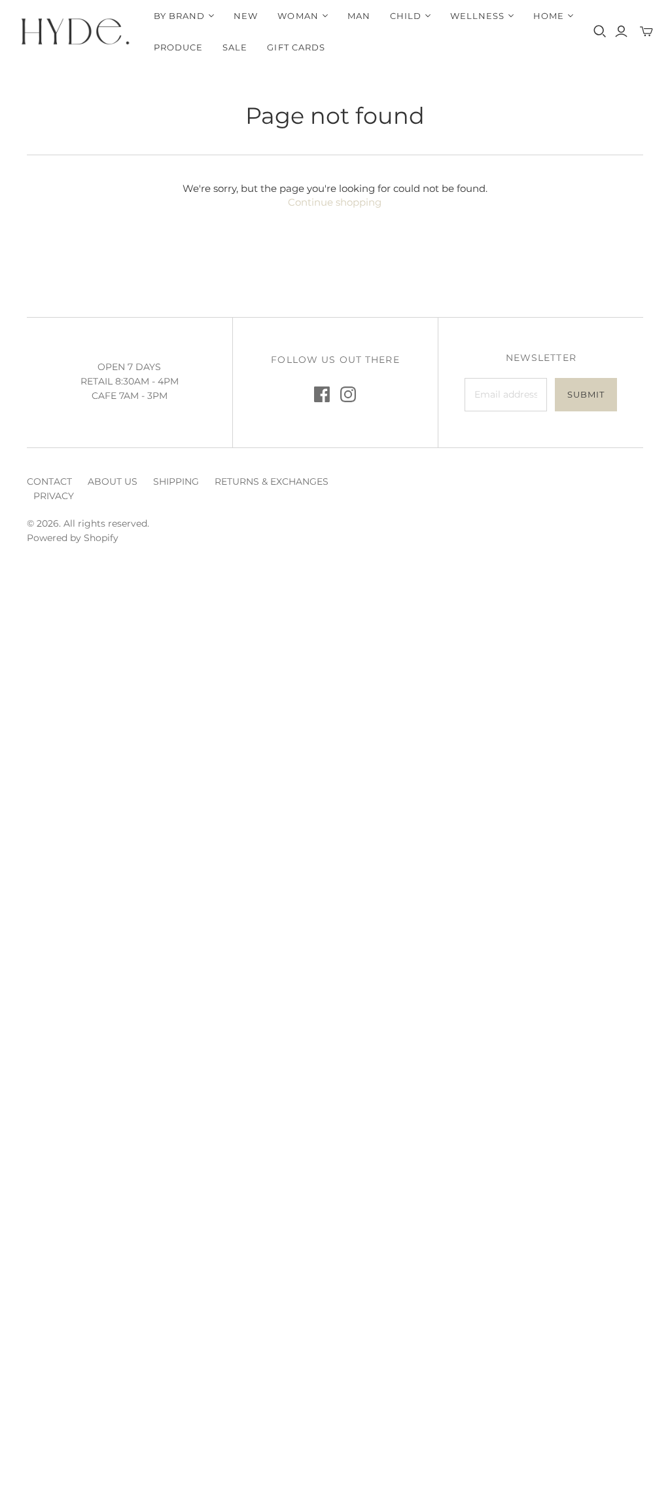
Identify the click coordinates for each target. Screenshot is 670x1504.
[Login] (621, 31)
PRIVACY (53, 496)
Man (358, 15)
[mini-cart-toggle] (646, 31)
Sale (234, 47)
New (246, 15)
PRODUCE (178, 47)
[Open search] (600, 31)
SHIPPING (176, 481)
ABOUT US (112, 481)
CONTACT (49, 481)
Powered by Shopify (72, 538)
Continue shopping (334, 202)
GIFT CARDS (296, 47)
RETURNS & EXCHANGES (271, 481)
